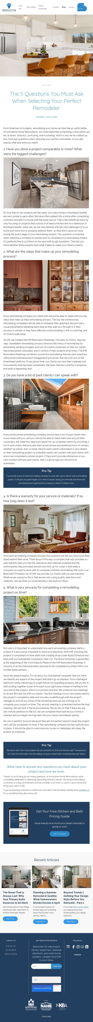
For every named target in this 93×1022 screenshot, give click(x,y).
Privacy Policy (46, 1016)
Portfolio (56, 7)
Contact (71, 7)
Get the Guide (59, 834)
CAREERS (77, 955)
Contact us (11, 940)
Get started (80, 7)
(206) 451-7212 (11, 946)
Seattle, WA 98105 (11, 954)
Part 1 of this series (80, 907)
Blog (64, 7)
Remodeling (31, 7)
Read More (10, 919)
